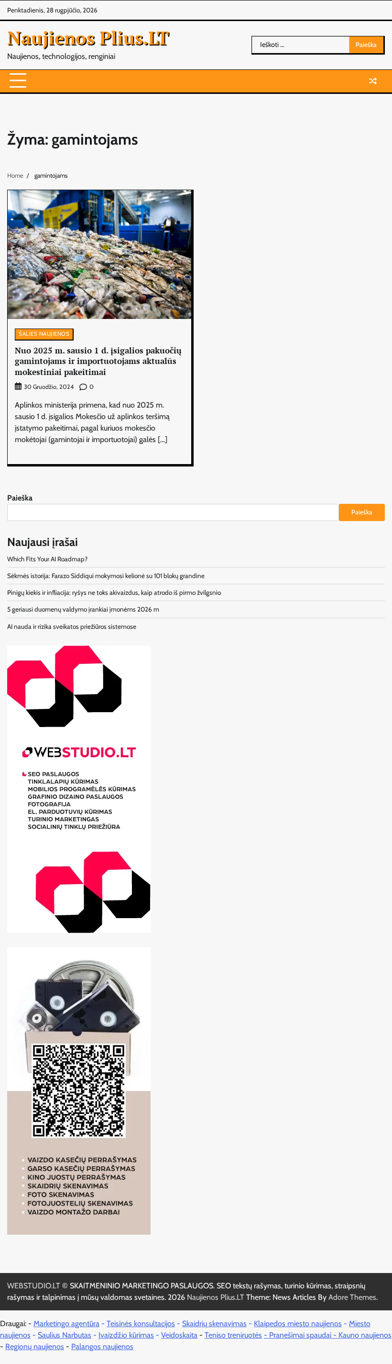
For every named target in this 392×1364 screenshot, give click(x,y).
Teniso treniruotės (233, 1335)
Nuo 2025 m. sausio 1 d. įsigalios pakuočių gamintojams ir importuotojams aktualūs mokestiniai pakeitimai (98, 361)
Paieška (20, 497)
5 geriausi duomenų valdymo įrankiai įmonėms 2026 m (83, 609)
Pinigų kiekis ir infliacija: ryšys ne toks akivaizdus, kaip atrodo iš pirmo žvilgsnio (114, 592)
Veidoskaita (179, 1335)
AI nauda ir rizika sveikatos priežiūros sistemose (71, 626)
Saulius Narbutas (64, 1335)
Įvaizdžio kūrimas (126, 1335)
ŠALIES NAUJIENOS (44, 333)
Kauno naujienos (365, 1335)
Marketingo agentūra (66, 1323)
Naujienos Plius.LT (88, 38)
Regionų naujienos (34, 1346)
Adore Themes (352, 1297)
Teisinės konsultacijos (141, 1323)
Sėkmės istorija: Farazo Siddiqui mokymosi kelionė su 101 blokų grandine (106, 576)
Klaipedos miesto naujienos (298, 1323)
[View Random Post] (373, 81)
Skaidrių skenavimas (214, 1323)
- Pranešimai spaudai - (301, 1335)
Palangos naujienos (102, 1346)
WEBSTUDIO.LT (33, 1285)
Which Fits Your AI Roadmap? (47, 559)
